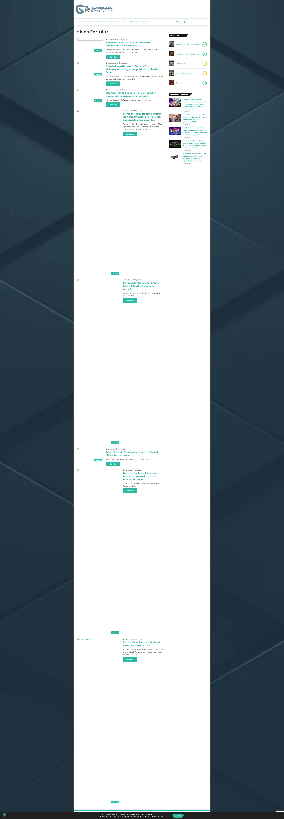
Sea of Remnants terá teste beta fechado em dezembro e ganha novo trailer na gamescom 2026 (194, 118)
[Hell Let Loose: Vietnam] (171, 73)
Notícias (80, 22)
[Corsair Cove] (171, 63)
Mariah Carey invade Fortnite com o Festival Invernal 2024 (142, 644)
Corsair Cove (180, 63)
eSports (123, 22)
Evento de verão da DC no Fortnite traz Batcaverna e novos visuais (128, 44)
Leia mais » (113, 57)
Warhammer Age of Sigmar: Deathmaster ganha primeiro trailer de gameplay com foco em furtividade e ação (194, 144)
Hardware (113, 22)
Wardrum (179, 83)
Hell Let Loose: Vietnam (184, 73)
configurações (158, 817)
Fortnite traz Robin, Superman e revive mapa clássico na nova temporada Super (141, 476)
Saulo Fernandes (112, 39)
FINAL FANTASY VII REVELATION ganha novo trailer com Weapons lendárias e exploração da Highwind (194, 157)
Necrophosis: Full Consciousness (187, 54)
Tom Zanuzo (111, 90)
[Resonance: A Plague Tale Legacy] (171, 44)
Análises (90, 22)
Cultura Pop (133, 22)
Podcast (144, 22)
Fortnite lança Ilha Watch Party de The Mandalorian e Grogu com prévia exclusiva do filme (132, 69)
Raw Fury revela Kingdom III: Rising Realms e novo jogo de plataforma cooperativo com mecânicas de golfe (194, 131)
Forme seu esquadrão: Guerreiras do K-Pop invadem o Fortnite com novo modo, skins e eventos (142, 117)
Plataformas (101, 22)
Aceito (178, 815)
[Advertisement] (164, 7)
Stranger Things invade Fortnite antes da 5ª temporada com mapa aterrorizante (131, 94)
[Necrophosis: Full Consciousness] (171, 54)
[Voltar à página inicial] (94, 9)
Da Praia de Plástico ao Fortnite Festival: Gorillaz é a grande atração (141, 286)
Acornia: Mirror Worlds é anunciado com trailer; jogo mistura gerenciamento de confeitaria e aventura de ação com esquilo (193, 104)
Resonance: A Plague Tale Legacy (187, 44)
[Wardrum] (171, 83)
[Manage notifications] (4, 814)
